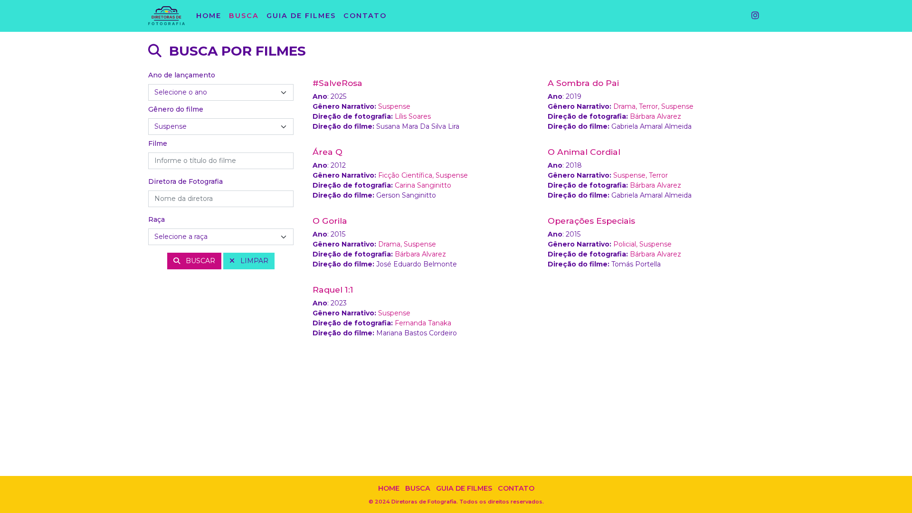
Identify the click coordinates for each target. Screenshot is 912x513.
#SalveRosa (337, 83)
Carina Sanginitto (423, 185)
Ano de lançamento (181, 75)
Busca (417, 488)
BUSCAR (199, 260)
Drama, (626, 106)
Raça (156, 219)
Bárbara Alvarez (655, 116)
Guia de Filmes (464, 488)
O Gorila (330, 221)
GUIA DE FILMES (301, 15)
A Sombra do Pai (583, 83)
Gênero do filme (175, 109)
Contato (516, 488)
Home (388, 488)
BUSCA (244, 15)
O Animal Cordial (584, 152)
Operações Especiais (591, 221)
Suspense (394, 106)
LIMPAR (253, 260)
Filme (157, 143)
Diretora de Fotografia (185, 181)
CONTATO (365, 15)
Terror (658, 175)
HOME (208, 15)
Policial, (626, 244)
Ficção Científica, (407, 175)
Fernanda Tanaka (423, 323)
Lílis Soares (413, 116)
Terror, (650, 106)
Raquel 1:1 (333, 289)
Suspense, (631, 175)
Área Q (327, 152)
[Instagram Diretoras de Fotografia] (756, 16)
